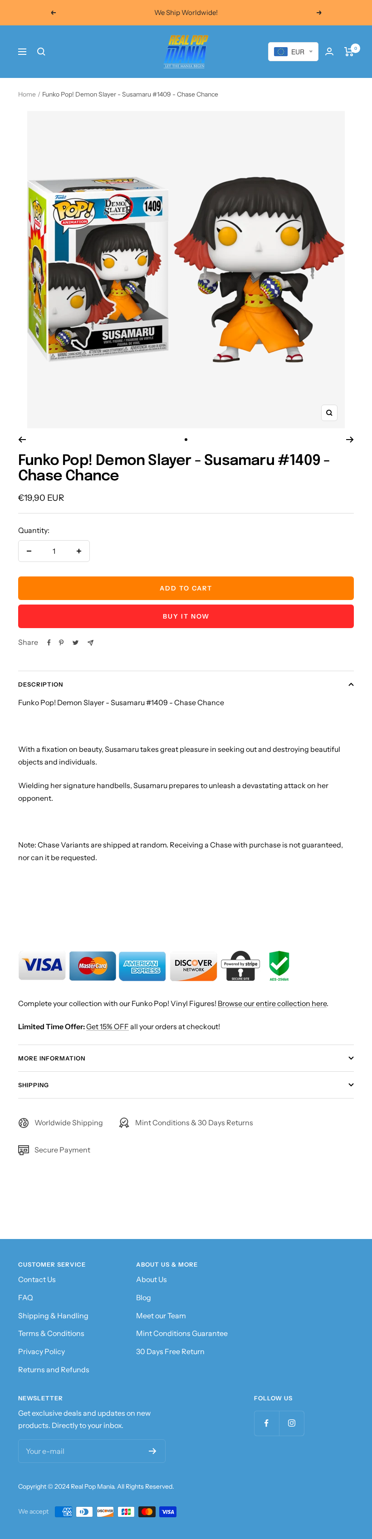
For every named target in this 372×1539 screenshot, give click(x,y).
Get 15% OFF (107, 1026)
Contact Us (37, 1279)
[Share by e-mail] (90, 643)
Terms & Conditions (51, 1333)
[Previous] (22, 439)
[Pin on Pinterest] (61, 642)
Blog (143, 1297)
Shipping (33, 1085)
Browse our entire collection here (272, 1003)
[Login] (329, 51)
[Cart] (349, 51)
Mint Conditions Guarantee (182, 1333)
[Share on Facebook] (49, 642)
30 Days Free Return (170, 1351)
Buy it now (186, 616)
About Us (151, 1279)
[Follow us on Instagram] (291, 1423)
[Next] (350, 439)
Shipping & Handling (53, 1315)
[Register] (153, 1451)
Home (27, 94)
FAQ (25, 1297)
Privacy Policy (41, 1351)
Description (40, 684)
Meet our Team (161, 1315)
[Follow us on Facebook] (266, 1423)
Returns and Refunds (53, 1369)
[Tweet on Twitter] (75, 642)
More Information (51, 1058)
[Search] (41, 52)
